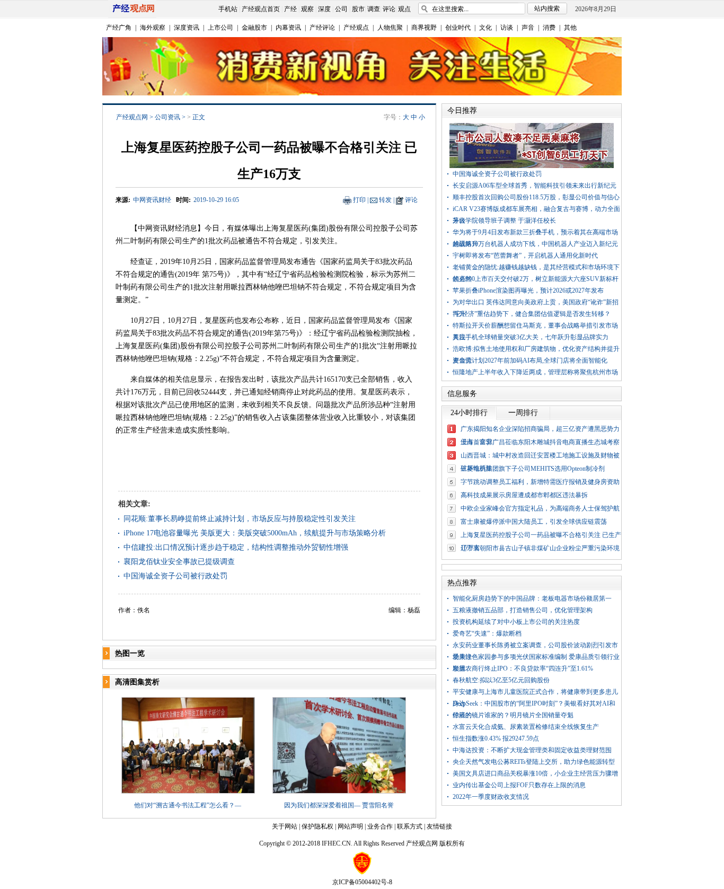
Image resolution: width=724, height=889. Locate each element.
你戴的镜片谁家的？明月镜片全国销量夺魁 (513, 715)
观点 (404, 9)
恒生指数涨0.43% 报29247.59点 (496, 738)
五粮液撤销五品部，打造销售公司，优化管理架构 (523, 610)
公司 (341, 9)
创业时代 (458, 27)
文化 (485, 27)
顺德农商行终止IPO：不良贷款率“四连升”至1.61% (523, 668)
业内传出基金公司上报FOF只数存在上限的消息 (519, 785)
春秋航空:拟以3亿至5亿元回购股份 (501, 680)
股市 (358, 9)
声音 (528, 27)
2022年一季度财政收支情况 (491, 796)
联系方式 (409, 826)
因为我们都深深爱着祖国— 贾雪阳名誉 (339, 805)
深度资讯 (186, 27)
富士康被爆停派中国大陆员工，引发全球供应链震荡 (534, 521)
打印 (359, 200)
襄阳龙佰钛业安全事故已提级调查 (179, 562)
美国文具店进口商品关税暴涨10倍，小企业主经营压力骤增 (535, 773)
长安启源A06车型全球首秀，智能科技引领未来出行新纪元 (534, 185)
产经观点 (356, 27)
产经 (290, 9)
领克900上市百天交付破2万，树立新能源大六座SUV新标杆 (536, 279)
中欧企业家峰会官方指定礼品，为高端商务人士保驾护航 (540, 508)
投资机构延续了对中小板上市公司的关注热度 (516, 622)
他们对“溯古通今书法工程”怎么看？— (187, 805)
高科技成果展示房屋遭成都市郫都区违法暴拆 (524, 495)
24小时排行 (469, 413)
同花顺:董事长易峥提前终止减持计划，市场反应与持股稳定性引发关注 (239, 519)
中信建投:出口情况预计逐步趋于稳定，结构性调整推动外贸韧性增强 (235, 547)
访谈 (506, 27)
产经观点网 (132, 117)
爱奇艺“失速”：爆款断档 (487, 633)
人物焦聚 (390, 27)
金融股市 (254, 27)
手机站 (227, 9)
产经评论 (322, 27)
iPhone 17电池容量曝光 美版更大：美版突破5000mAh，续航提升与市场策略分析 (254, 533)
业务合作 (380, 826)
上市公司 (220, 27)
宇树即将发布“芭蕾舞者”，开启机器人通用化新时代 (525, 255)
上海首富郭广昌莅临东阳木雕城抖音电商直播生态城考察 (540, 442)
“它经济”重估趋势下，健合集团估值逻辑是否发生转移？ (532, 314)
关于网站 (284, 826)
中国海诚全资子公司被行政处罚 (175, 576)
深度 (324, 9)
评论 (389, 9)
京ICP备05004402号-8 (362, 882)
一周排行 (523, 413)
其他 (570, 27)
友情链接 (439, 826)
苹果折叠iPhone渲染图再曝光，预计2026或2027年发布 (528, 290)
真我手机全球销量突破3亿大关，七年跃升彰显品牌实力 (530, 337)
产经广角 (118, 27)
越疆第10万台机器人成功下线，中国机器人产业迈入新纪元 (535, 244)
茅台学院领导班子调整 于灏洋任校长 (504, 220)
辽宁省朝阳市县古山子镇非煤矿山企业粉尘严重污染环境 (540, 548)
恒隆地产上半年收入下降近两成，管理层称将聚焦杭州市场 (535, 372)
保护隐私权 (317, 826)
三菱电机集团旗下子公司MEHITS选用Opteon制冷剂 (533, 468)
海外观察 (152, 27)
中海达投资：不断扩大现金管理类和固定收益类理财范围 (532, 750)
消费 (549, 27)
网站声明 (350, 826)
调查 (373, 9)
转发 (385, 200)
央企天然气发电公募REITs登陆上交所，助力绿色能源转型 (534, 761)
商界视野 (424, 27)
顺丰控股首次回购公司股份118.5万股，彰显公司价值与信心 (536, 197)
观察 (307, 9)
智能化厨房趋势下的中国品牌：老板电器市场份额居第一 (532, 598)
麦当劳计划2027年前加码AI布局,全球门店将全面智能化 (530, 360)
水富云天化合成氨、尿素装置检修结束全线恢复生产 (526, 726)
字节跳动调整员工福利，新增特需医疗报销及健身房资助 (540, 482)
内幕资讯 (288, 27)
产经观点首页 (261, 9)
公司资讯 (167, 117)
